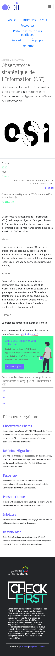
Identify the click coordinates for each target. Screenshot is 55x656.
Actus (43, 20)
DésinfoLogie (12, 532)
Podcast (16, 40)
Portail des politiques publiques (27, 33)
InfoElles (9, 514)
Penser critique (14, 496)
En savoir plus (14, 366)
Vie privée (33, 647)
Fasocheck (10, 475)
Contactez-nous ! (29, 334)
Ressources (27, 25)
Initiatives (29, 20)
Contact (42, 647)
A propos (24, 647)
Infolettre (27, 46)
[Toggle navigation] (49, 6)
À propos (37, 40)
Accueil (13, 20)
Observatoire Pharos (17, 426)
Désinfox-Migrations (17, 450)
